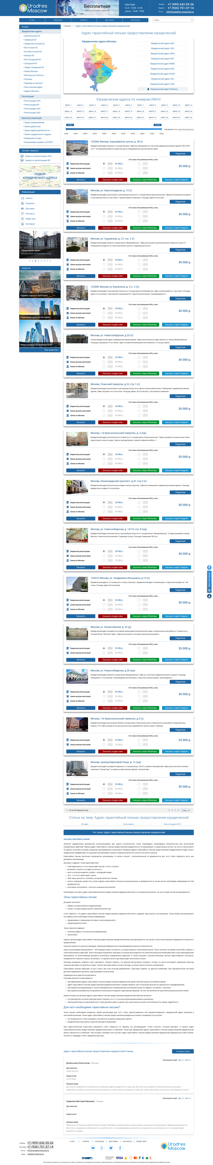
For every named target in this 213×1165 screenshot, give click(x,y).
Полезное (30, 203)
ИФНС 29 (116, 118)
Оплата (83, 20)
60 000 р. (119, 415)
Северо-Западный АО (34, 67)
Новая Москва (31, 71)
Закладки (30, 224)
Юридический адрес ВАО (162, 58)
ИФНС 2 (80, 105)
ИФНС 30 (128, 118)
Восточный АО (31, 47)
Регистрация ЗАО (32, 112)
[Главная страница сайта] (173, 1146)
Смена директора (32, 126)
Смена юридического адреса (37, 134)
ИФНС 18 (116, 111)
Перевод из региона (33, 83)
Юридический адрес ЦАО (162, 43)
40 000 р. (119, 173)
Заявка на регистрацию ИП (37, 160)
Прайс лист (31, 219)
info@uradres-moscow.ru (180, 11)
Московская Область (34, 75)
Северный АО (30, 40)
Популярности (188, 129)
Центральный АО (32, 36)
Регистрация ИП (31, 105)
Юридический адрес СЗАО (163, 84)
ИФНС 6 (128, 105)
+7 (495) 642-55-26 (181, 4)
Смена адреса (128, 824)
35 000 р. (119, 648)
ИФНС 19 (128, 111)
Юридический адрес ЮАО (162, 69)
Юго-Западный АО (32, 59)
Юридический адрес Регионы (164, 89)
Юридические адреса (32, 31)
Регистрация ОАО (32, 109)
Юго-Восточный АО (33, 51)
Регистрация (28, 96)
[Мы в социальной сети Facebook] (120, 1148)
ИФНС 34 (164, 118)
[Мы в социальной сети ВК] (93, 1148)
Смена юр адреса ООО (172, 824)
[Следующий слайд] (118, 8)
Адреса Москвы (31, 91)
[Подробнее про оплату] (119, 1158)
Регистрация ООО (32, 101)
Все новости (51, 350)
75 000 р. (119, 366)
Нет (186, 1060)
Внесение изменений (31, 118)
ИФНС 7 (140, 105)
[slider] (161, 129)
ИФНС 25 (68, 118)
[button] (29, 261)
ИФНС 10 (176, 105)
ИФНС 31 (140, 118)
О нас (32, 20)
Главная (67, 26)
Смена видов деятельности (37, 130)
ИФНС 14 (68, 111)
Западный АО (30, 63)
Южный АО (29, 55)
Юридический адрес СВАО (163, 53)
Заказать (80, 180)
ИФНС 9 (164, 105)
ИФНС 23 (176, 111)
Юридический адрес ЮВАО (162, 64)
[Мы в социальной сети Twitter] (111, 1148)
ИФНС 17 (104, 111)
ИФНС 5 (116, 105)
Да (179, 1060)
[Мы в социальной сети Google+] (102, 1148)
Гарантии (58, 20)
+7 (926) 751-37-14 (181, 8)
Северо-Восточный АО (34, 44)
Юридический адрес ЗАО (162, 79)
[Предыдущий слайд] (56, 8)
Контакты (135, 20)
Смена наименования (34, 122)
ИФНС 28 (104, 118)
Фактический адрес (33, 87)
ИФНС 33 (152, 118)
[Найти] (192, 20)
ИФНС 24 (188, 111)
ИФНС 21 (152, 111)
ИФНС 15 (80, 111)
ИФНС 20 (140, 111)
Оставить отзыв (183, 1051)
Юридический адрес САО (162, 48)
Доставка (109, 20)
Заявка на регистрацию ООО (38, 156)
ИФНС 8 (152, 105)
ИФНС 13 (188, 105)
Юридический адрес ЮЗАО (162, 74)
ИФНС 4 (104, 105)
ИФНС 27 (92, 118)
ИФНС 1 (68, 105)
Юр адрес (85, 824)
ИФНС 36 (176, 118)
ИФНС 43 (188, 118)
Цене (180, 129)
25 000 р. (119, 740)
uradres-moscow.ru (35, 1154)
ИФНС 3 (92, 105)
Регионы (28, 79)
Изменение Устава (32, 138)
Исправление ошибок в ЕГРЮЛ (38, 142)
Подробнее (180, 153)
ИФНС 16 (92, 111)
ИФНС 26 (80, 118)
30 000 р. (119, 164)
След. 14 (186, 810)
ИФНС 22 (164, 111)
